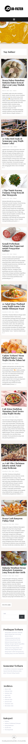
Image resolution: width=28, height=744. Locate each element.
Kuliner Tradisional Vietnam (13, 723)
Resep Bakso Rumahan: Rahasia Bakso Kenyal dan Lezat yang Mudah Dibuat (13, 83)
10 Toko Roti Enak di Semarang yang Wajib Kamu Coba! (12, 141)
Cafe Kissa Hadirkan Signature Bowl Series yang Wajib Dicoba (13, 411)
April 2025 (7, 695)
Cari (4, 613)
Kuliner (15, 90)
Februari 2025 (8, 699)
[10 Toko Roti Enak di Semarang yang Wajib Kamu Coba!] (15, 130)
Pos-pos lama (6, 605)
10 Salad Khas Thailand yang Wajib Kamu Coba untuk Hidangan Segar (13, 306)
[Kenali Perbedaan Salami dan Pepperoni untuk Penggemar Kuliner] (15, 236)
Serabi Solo (8, 727)
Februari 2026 (8, 691)
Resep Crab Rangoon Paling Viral (12, 519)
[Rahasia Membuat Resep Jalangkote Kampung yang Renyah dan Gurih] (15, 560)
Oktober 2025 (8, 693)
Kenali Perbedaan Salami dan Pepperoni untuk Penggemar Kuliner (13, 247)
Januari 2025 (8, 701)
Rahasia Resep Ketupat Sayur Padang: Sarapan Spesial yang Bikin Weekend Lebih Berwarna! (14, 643)
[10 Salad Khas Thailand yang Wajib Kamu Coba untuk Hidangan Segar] (15, 295)
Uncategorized (9, 729)
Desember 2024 (9, 703)
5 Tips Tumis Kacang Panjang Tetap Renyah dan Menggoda (13, 192)
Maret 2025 (8, 697)
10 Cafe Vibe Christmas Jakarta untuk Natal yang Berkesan (13, 465)
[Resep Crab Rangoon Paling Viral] (15, 510)
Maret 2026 (8, 689)
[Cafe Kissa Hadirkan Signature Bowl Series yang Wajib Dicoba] (15, 400)
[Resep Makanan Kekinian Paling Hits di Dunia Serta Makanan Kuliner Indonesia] (14, 8)
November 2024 (9, 705)
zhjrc (11, 90)
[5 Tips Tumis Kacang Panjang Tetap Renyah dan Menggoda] (15, 183)
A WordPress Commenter (10, 669)
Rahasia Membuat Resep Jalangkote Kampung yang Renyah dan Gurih (14, 570)
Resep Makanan (9, 725)
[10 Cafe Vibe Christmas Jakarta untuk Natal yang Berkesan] (15, 454)
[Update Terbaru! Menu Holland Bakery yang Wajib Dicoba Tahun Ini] (15, 348)
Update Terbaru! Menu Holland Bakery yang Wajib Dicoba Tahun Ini (13, 358)
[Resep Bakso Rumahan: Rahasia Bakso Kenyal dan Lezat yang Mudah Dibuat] (15, 70)
